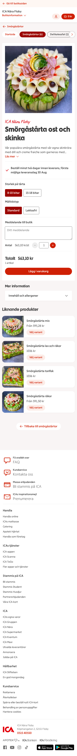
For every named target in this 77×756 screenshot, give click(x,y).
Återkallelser (10, 697)
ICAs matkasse (11, 521)
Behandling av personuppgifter (20, 707)
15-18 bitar (32, 193)
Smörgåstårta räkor (39, 396)
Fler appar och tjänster (15, 566)
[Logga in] (56, 16)
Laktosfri (31, 210)
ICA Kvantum (10, 637)
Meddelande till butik (18, 222)
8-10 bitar (13, 193)
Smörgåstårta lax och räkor (44, 346)
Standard (13, 210)
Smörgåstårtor (15, 26)
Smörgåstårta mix (38, 320)
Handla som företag (14, 536)
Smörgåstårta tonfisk (40, 371)
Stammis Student (12, 586)
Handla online (10, 516)
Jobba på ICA (10, 657)
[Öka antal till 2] (53, 245)
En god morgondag (13, 677)
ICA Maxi (7, 642)
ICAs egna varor (11, 617)
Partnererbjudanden (14, 596)
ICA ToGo (8, 561)
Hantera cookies (12, 711)
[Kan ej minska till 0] (35, 245)
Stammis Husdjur (12, 591)
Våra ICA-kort (10, 601)
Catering (7, 526)
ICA (5, 611)
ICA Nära (8, 627)
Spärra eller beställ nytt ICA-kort (20, 702)
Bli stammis (9, 581)
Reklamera (9, 692)
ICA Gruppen (10, 622)
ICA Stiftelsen (10, 672)
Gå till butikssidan (16, 3)
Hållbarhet (10, 666)
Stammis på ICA (13, 575)
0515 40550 (24, 733)
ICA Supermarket (12, 632)
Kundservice (11, 686)
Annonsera (9, 652)
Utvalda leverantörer (14, 647)
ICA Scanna (9, 556)
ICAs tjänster (11, 545)
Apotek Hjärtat (11, 531)
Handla (7, 510)
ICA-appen (9, 551)
